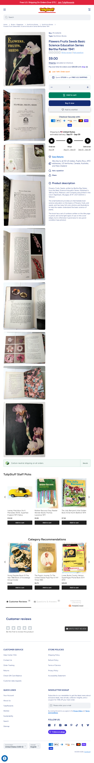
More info (85, 463)
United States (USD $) (14, 747)
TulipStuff (87, 752)
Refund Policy (53, 660)
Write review (66, 52)
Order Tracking (8, 665)
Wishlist (6, 711)
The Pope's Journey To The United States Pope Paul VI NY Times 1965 (46, 577)
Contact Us (7, 660)
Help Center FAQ (9, 655)
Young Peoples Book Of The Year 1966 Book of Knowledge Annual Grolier (18, 577)
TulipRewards (8, 706)
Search (6, 721)
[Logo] (47, 9)
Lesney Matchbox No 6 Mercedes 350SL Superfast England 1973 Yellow (17, 513)
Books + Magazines (17, 24)
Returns (6, 671)
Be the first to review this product (20, 632)
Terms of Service (54, 665)
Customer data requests (12, 681)
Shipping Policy (54, 655)
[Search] (5, 17)
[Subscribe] (88, 705)
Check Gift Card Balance (12, 676)
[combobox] (47, 17)
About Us (7, 701)
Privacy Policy (53, 671)
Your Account (8, 695)
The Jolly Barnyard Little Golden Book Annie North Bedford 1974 (74, 512)
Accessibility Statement (57, 676)
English (33, 747)
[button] (70, 109)
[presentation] (5, 497)
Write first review (77, 629)
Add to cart (19, 523)
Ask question (78, 52)
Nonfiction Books (32, 24)
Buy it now (69, 103)
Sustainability (8, 716)
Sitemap (6, 726)
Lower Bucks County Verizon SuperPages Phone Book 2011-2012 (73, 577)
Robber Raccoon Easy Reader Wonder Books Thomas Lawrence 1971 (46, 513)
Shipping (52, 63)
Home (5, 24)
